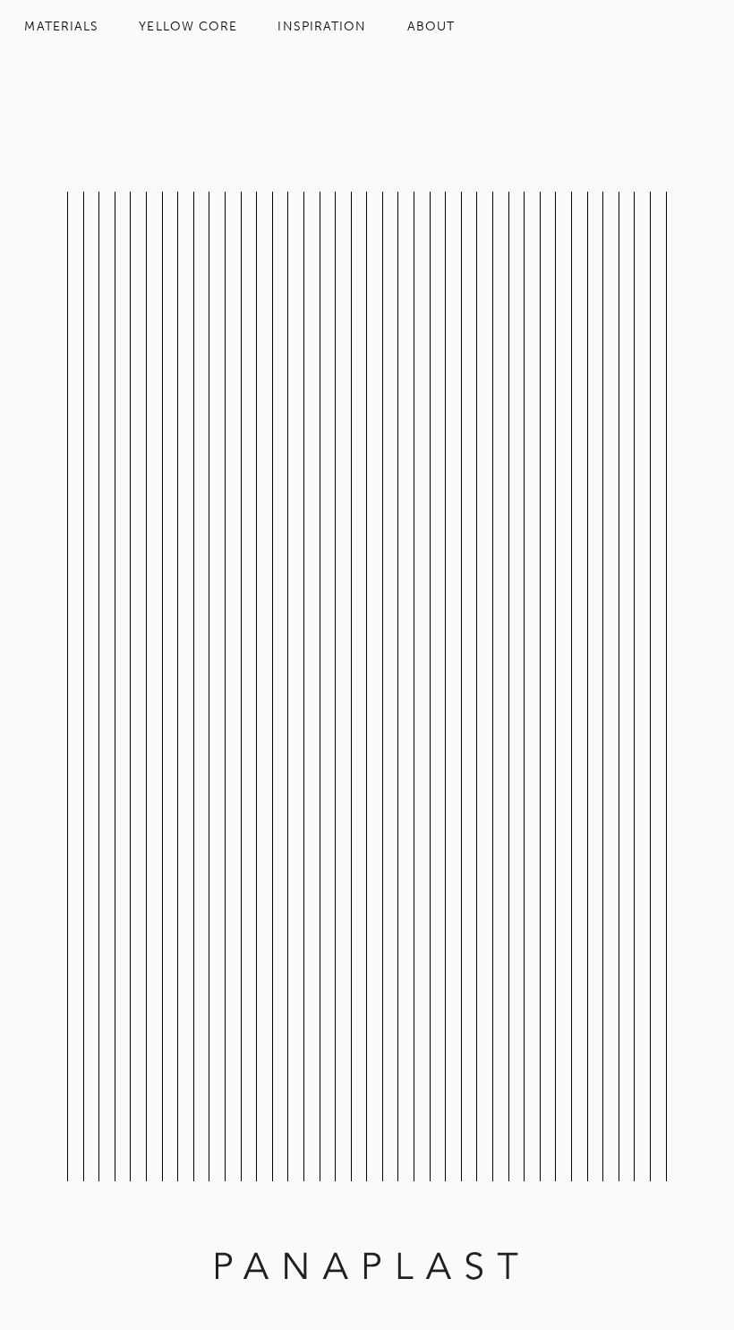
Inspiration (321, 26)
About (431, 26)
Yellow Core (188, 26)
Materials (61, 26)
